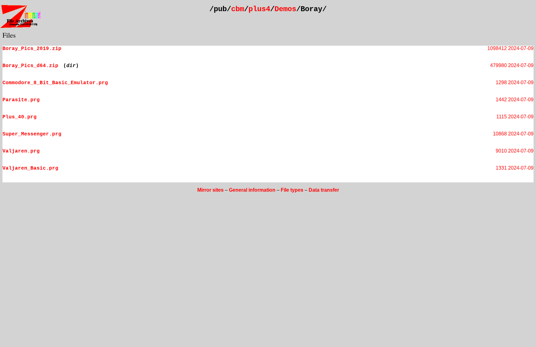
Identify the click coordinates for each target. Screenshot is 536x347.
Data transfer (324, 190)
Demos (285, 9)
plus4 (259, 9)
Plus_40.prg (19, 117)
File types (292, 190)
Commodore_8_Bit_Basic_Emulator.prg (55, 83)
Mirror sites (210, 190)
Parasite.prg (21, 100)
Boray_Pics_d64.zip (30, 66)
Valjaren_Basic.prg (30, 168)
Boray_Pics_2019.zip (31, 49)
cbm (237, 9)
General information (252, 190)
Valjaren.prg (21, 151)
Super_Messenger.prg (31, 134)
